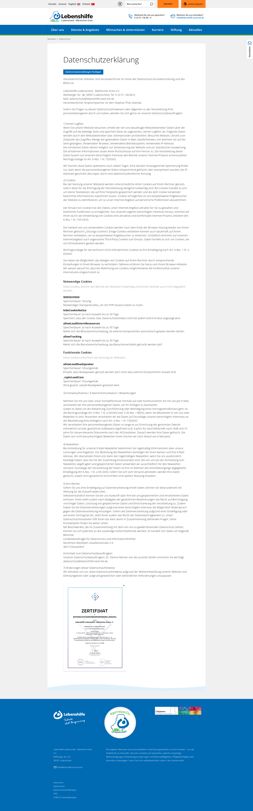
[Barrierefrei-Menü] (120, 4)
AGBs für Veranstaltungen (65, 797)
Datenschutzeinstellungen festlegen (83, 71)
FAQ (55, 793)
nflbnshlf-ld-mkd (190, 17)
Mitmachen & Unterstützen (125, 30)
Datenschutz (59, 786)
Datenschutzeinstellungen (64, 790)
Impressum (58, 782)
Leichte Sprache (195, 4)
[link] (146, 17)
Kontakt (52, 4)
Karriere (158, 30)
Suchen (151, 4)
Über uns (57, 30)
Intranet (62, 4)
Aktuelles (195, 30)
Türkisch (86, 4)
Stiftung (176, 30)
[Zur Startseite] (71, 16)
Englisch (72, 4)
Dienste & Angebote (85, 30)
